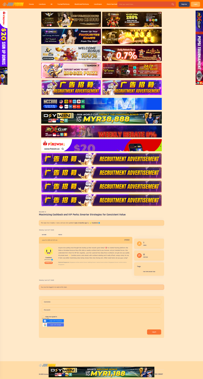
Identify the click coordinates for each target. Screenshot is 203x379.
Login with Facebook (55, 321)
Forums (31, 4)
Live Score (42, 4)
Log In (154, 332)
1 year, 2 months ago (80, 223)
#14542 (126, 240)
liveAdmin (96, 223)
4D (51, 4)
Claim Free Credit (112, 4)
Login (195, 4)
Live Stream (98, 4)
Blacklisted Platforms (82, 4)
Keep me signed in (51, 317)
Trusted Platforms (63, 4)
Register (184, 4)
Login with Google (55, 325)
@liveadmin (48, 259)
